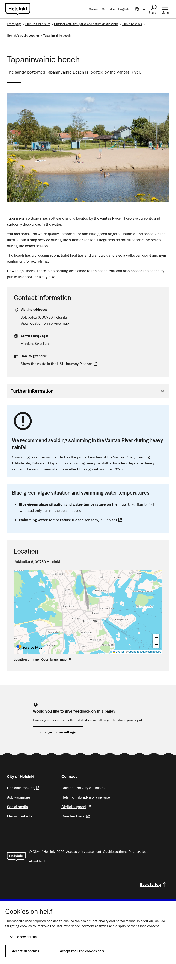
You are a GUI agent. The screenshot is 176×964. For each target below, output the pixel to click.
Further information (31, 391)
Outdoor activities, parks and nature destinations (86, 24)
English (123, 9)
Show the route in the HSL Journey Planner (56, 363)
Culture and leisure (37, 24)
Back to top (150, 884)
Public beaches (132, 24)
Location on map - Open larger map (40, 659)
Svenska (108, 9)
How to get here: (34, 356)
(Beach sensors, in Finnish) (71, 519)
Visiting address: (34, 309)
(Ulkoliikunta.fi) (88, 504)
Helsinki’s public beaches (23, 35)
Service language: (34, 335)
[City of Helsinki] (16, 856)
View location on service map (45, 323)
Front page (14, 24)
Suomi (94, 9)
